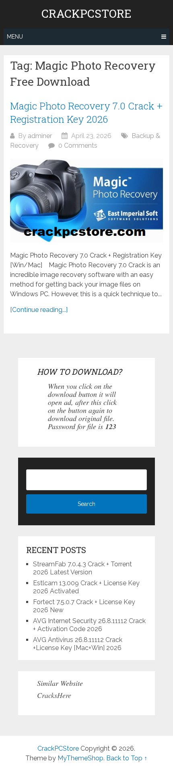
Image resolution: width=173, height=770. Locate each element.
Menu (15, 36)
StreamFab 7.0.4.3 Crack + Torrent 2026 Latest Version (82, 568)
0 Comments (77, 145)
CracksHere (54, 695)
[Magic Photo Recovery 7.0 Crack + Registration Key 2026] (86, 201)
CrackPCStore (86, 13)
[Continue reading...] (39, 310)
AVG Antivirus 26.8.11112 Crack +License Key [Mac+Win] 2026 (77, 644)
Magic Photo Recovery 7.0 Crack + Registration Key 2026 (86, 112)
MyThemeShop (80, 758)
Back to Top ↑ (126, 758)
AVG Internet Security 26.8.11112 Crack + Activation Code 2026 (89, 625)
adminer (40, 136)
